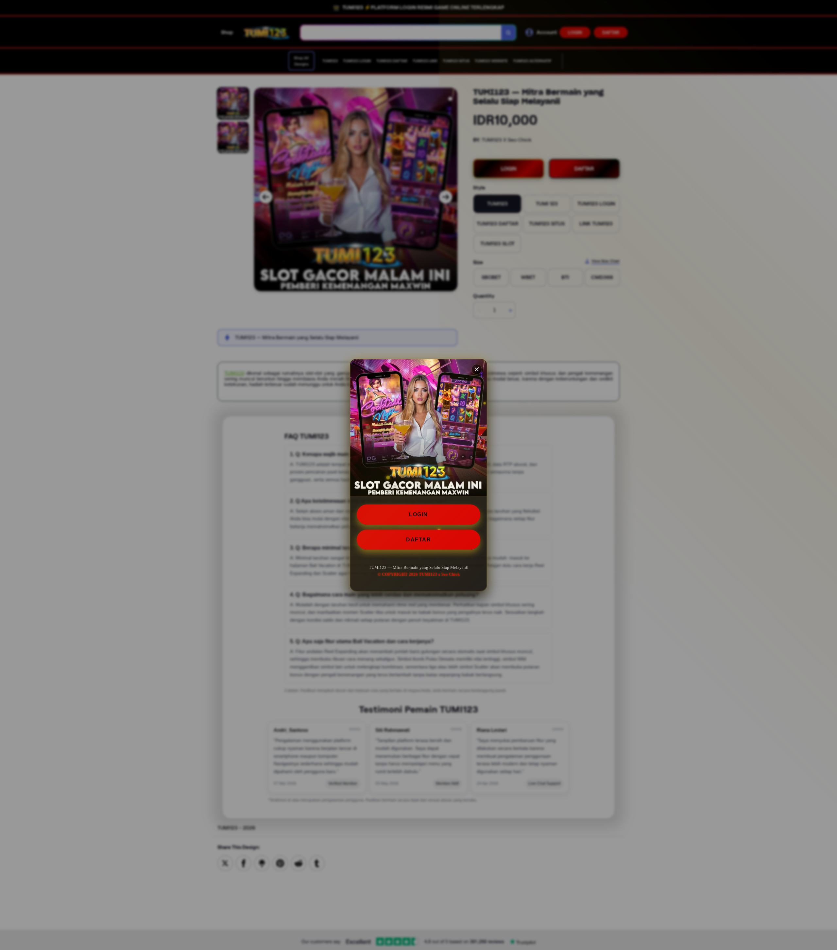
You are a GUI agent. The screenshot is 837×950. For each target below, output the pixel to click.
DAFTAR (418, 539)
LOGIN (418, 514)
